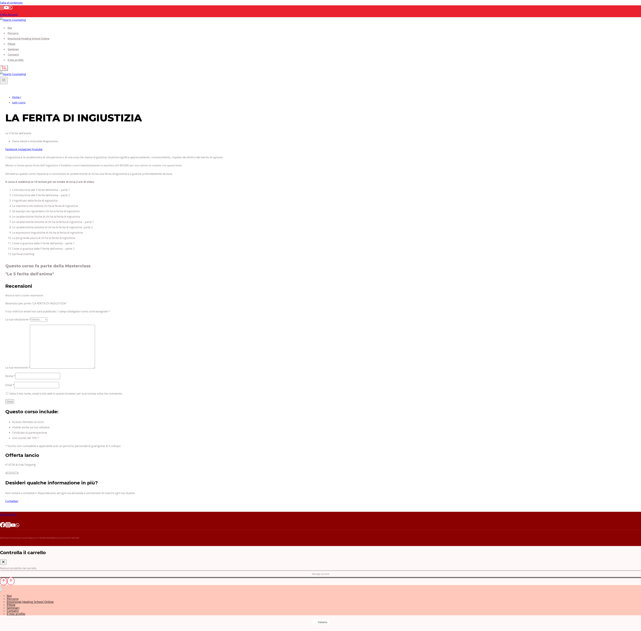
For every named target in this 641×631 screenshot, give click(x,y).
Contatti (13, 54)
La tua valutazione (18, 319)
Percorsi (13, 33)
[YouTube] (6, 9)
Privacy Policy (8, 514)
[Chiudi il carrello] (3, 562)
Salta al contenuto (11, 3)
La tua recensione (17, 367)
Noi (10, 28)
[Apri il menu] (4, 80)
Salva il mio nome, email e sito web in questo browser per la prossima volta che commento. (66, 393)
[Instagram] (2, 9)
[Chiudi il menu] (1, 589)
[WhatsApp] (11, 9)
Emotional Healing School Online (28, 38)
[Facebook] (2, 526)
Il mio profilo (16, 60)
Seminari (13, 49)
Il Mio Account (9, 14)
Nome (10, 376)
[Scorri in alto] (3, 581)
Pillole (11, 44)
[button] (12, 473)
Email (9, 385)
